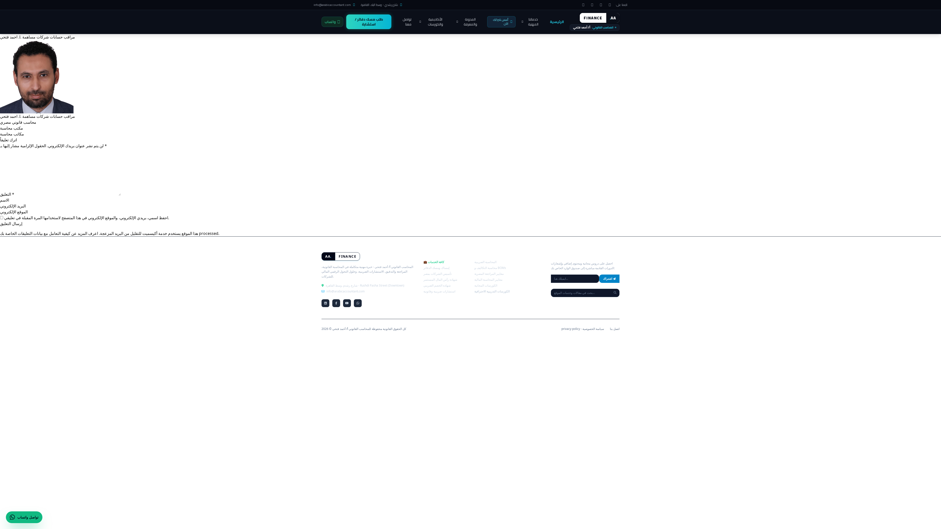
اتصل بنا (614, 329)
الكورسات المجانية (485, 285)
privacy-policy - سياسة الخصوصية (582, 329)
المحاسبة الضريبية (485, 262)
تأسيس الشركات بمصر (437, 274)
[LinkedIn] (583, 5)
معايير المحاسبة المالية (488, 279)
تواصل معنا (407, 21)
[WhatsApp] (592, 5)
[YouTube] (601, 5)
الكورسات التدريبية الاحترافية (492, 291)
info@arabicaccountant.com (332, 5)
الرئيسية (557, 22)
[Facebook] (610, 5)
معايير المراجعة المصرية (489, 274)
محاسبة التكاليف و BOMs (490, 268)
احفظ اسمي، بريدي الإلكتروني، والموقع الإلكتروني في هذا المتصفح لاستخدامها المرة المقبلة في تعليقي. (86, 217)
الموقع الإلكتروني (14, 212)
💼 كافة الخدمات (433, 262)
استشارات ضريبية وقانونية (439, 291)
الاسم (4, 200)
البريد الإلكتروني (13, 206)
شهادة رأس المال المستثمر (440, 279)
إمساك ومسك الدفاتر (436, 268)
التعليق (7, 194)
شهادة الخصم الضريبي (437, 285)
